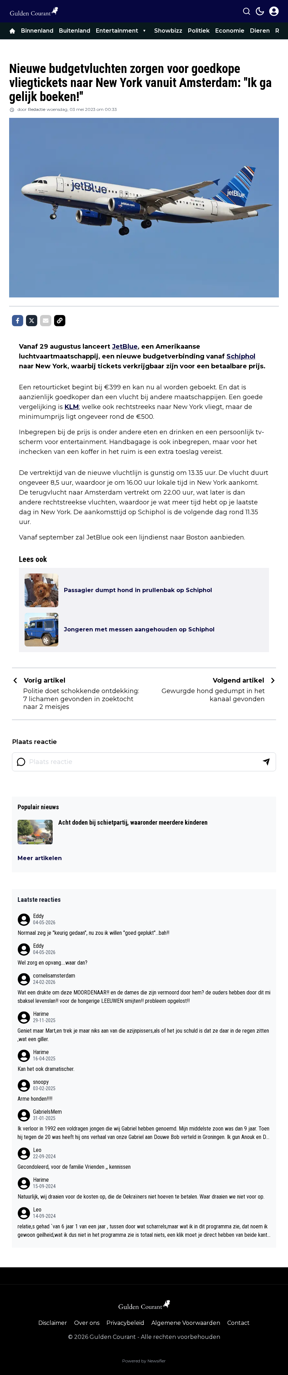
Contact (238, 1323)
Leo (37, 1150)
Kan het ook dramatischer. (46, 1069)
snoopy (41, 1082)
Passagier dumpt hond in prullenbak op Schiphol (138, 590)
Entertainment (117, 30)
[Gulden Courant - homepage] (33, 11)
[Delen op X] (31, 320)
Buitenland (74, 30)
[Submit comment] (266, 761)
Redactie (36, 109)
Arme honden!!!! (35, 1098)
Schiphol (241, 356)
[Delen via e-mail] (45, 320)
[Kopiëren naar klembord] (59, 320)
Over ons (86, 1323)
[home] (12, 31)
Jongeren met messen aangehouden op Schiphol (139, 629)
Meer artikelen (40, 858)
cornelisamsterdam (54, 976)
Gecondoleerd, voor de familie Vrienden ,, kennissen (74, 1166)
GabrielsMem (47, 1112)
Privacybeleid (125, 1323)
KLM (72, 407)
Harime (41, 1014)
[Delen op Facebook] (17, 320)
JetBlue (125, 346)
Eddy (38, 916)
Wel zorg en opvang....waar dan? (52, 962)
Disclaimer (52, 1323)
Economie (229, 30)
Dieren (260, 30)
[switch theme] (260, 11)
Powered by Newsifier (144, 1360)
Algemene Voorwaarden (185, 1323)
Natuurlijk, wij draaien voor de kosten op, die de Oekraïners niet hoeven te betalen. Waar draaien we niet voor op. (141, 1196)
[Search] (246, 11)
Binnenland (37, 30)
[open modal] (274, 11)
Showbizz (168, 30)
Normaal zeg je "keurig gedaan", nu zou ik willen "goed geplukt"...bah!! (93, 933)
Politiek (199, 30)
